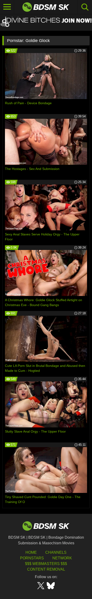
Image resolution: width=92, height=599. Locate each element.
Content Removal (46, 569)
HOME (31, 552)
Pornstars (32, 558)
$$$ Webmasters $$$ (46, 564)
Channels (56, 552)
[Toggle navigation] (7, 7)
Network (62, 558)
